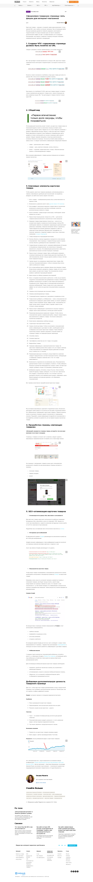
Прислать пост (72, 845)
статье (62, 528)
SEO (38, 5)
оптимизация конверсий (49, 792)
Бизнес (29, 5)
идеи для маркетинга (48, 796)
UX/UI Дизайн (50, 857)
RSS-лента (68, 864)
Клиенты (31, 1)
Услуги (24, 1)
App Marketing (55, 5)
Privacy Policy (19, 859)
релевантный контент (38, 798)
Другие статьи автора (41, 782)
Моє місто (60, 855)
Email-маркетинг (69, 5)
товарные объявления (59, 796)
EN (62, 845)
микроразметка (58, 798)
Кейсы (37, 1)
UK (65, 11)
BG (59, 845)
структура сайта (47, 794)
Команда (68, 855)
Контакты (44, 1)
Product (57, 574)
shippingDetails (62, 644)
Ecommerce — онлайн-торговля (34, 794)
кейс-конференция (57, 794)
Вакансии (52, 1)
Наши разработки (20, 857)
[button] (22, 5)
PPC (45, 5)
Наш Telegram (40, 855)
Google (42, 536)
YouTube (59, 857)
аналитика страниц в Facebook (34, 792)
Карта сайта (68, 862)
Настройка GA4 (50, 855)
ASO (27, 859)
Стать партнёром (19, 855)
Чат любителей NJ (40, 857)
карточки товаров (49, 798)
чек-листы (29, 798)
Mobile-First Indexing (49, 656)
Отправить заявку (73, 1)
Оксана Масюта (42, 775)
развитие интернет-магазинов (34, 796)
